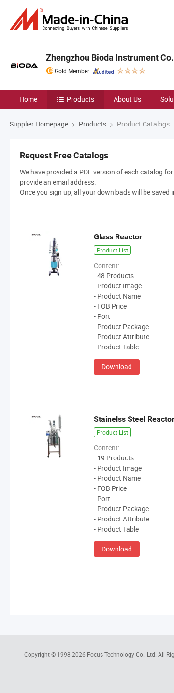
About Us (127, 99)
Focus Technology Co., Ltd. (122, 654)
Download (117, 366)
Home (28, 99)
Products (80, 99)
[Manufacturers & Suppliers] (70, 19)
